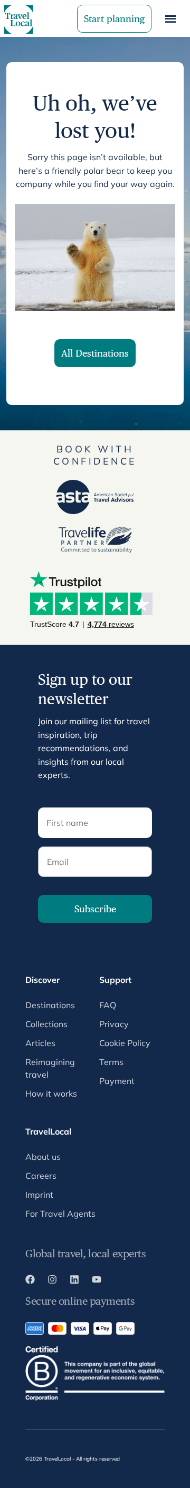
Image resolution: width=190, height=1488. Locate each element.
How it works (51, 1093)
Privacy (114, 1024)
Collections (46, 1024)
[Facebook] (30, 1281)
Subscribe (95, 908)
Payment (117, 1081)
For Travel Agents (60, 1213)
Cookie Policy (124, 1043)
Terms (111, 1062)
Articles (40, 1043)
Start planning (114, 18)
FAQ (107, 1005)
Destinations (50, 1005)
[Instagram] (52, 1281)
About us (43, 1156)
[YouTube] (96, 1281)
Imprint (39, 1194)
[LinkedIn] (74, 1281)
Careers (40, 1175)
